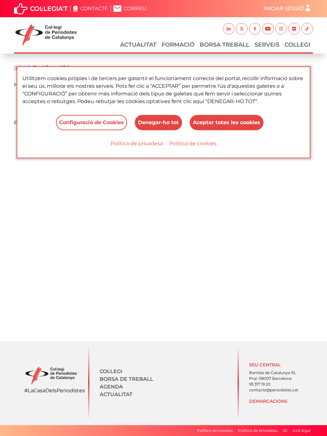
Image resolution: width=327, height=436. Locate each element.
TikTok (307, 28)
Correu (135, 8)
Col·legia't (49, 8)
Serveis (267, 44)
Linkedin (228, 28)
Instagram (281, 28)
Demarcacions (268, 401)
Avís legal (301, 430)
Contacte (94, 8)
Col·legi (297, 44)
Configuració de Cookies (91, 122)
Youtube (268, 28)
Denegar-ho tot (158, 122)
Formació (178, 44)
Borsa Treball (224, 44)
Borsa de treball (126, 379)
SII (285, 430)
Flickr (294, 28)
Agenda (111, 387)
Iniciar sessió (283, 8)
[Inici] (48, 35)
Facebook (255, 28)
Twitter (241, 28)
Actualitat (138, 44)
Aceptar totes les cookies (226, 122)
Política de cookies (193, 143)
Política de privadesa (136, 143)
